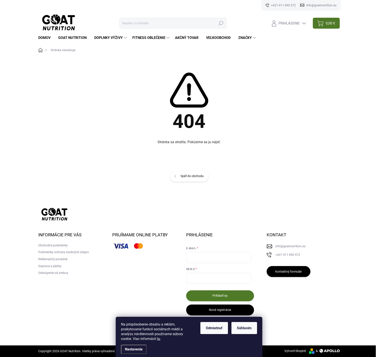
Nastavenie (134, 349)
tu (158, 339)
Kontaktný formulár (288, 271)
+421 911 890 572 (287, 254)
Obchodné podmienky (53, 245)
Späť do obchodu (192, 176)
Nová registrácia (220, 310)
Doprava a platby (49, 266)
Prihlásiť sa (220, 295)
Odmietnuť (214, 328)
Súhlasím (244, 328)
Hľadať (221, 23)
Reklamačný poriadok (53, 259)
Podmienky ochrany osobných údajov (63, 252)
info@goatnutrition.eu (290, 246)
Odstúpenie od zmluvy (53, 273)
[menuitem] (46, 37)
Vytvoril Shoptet (295, 351)
